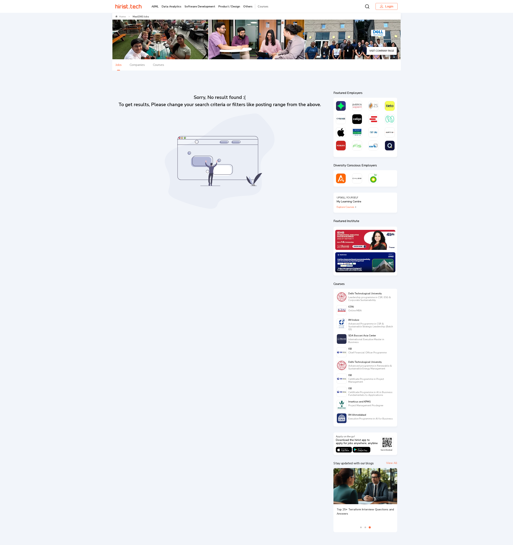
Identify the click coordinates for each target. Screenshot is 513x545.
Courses (263, 6)
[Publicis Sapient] (357, 106)
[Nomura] (341, 146)
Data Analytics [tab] (171, 6)
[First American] (373, 132)
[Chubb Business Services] (357, 178)
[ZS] (373, 106)
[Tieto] (390, 106)
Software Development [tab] (200, 6)
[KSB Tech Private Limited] (373, 146)
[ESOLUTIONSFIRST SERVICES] (373, 119)
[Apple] (341, 132)
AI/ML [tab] (155, 6)
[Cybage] (341, 119)
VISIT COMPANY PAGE (381, 50)
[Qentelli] (390, 146)
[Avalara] (341, 178)
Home (122, 16)
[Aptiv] (390, 132)
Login (389, 6)
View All (391, 463)
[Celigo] (357, 119)
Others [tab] (247, 6)
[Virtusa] (341, 106)
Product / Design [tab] (229, 6)
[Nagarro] (390, 119)
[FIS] (357, 146)
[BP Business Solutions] (373, 178)
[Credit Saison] (357, 132)
